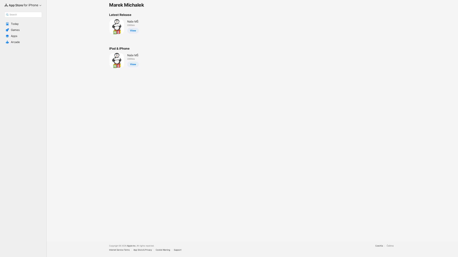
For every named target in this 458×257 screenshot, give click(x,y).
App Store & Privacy (142, 250)
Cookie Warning (163, 250)
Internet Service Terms (119, 250)
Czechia (379, 246)
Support (177, 250)
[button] (23, 24)
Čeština (390, 246)
